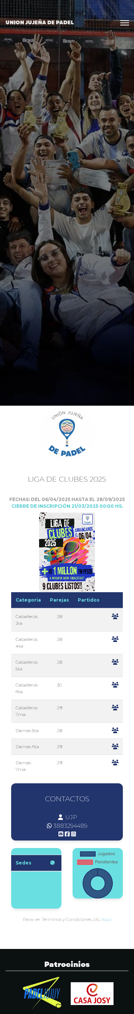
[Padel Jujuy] (42, 993)
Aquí (106, 919)
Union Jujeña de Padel (40, 22)
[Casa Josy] (92, 993)
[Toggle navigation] (124, 22)
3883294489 (70, 825)
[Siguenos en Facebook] (67, 834)
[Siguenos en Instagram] (73, 834)
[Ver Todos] (52, 863)
